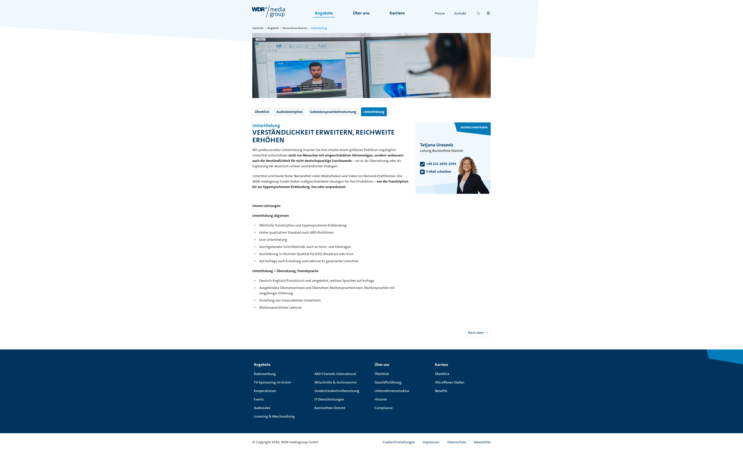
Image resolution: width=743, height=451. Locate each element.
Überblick (262, 111)
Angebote (324, 13)
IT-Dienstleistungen (329, 399)
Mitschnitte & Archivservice (335, 382)
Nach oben (476, 332)
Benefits (441, 391)
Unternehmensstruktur (392, 391)
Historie (381, 399)
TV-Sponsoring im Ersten (272, 382)
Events (259, 399)
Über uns (361, 13)
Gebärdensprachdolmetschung (333, 111)
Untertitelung (374, 111)
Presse (440, 13)
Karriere (397, 13)
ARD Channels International (335, 374)
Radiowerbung (265, 374)
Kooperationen (265, 391)
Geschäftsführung (388, 382)
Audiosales (262, 408)
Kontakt (460, 13)
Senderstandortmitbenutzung (336, 391)
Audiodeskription (289, 111)
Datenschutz (456, 442)
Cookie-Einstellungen (399, 442)
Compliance (384, 408)
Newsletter (482, 442)
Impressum (431, 442)
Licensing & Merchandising (274, 416)
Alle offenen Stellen (449, 382)
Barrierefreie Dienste (295, 28)
